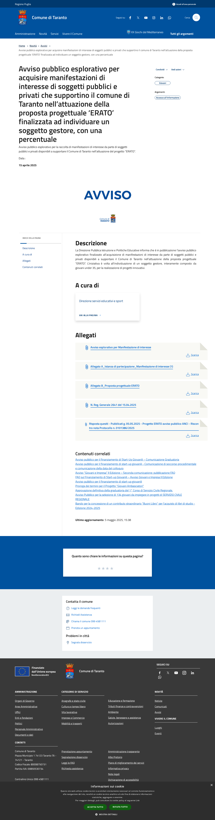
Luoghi (158, 728)
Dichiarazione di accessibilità (123, 780)
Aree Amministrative (26, 706)
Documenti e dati (24, 735)
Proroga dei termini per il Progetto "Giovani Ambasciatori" (109, 486)
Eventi (158, 733)
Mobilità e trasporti (72, 723)
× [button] (211, 785)
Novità (33, 46)
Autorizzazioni (115, 723)
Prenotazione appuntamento (77, 751)
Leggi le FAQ (68, 763)
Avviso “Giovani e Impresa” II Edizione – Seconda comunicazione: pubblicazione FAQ (125, 473)
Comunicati (161, 706)
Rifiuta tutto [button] (120, 807)
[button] (107, 814)
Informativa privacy (118, 768)
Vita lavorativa (69, 712)
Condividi (160, 69)
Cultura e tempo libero (73, 706)
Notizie (158, 701)
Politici (18, 723)
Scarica (195, 355)
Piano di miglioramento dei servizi (126, 763)
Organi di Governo (24, 701)
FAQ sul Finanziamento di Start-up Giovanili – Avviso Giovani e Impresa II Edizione (124, 477)
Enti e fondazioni (24, 718)
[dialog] (107, 801)
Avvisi (44, 46)
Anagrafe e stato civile (73, 701)
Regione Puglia (23, 4)
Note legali (114, 774)
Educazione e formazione (121, 701)
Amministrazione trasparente (124, 751)
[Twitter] (137, 17)
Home (22, 46)
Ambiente (113, 712)
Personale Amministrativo (29, 729)
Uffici (17, 712)
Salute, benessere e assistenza (124, 718)
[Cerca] (196, 17)
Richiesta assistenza (72, 768)
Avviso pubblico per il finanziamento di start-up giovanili (108, 481)
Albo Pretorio (115, 757)
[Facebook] (129, 17)
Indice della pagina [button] (32, 237)
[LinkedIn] (160, 17)
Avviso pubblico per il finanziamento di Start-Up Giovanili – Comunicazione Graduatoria (127, 459)
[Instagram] (152, 17)
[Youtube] (144, 17)
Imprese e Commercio (73, 718)
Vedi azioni (176, 69)
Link (137, 800)
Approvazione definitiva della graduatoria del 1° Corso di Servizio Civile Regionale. (124, 490)
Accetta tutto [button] (95, 807)
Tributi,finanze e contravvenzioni (125, 706)
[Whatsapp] (168, 17)
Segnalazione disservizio (75, 757)
